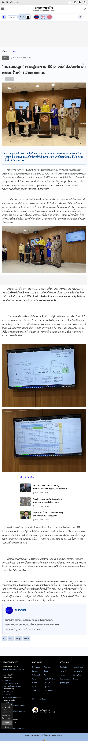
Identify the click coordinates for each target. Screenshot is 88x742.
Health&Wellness (50, 678)
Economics (36, 667)
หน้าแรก (4, 51)
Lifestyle (47, 682)
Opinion (47, 686)
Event (34, 690)
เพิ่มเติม (8, 718)
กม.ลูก (18, 638)
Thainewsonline (65, 678)
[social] (70, 2)
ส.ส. (4, 638)
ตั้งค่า (7, 727)
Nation (62, 674)
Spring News (77, 674)
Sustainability (36, 674)
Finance (47, 667)
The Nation (64, 667)
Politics (13, 51)
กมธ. (11, 638)
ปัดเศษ (26, 638)
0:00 (11, 17)
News (34, 686)
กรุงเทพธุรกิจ (77, 671)
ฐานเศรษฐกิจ (64, 682)
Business (35, 671)
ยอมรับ (6, 723)
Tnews (75, 678)
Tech (46, 671)
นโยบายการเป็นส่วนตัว (49, 692)
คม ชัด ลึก (63, 671)
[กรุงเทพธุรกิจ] (44, 9)
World (34, 678)
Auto (45, 674)
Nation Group (78, 667)
